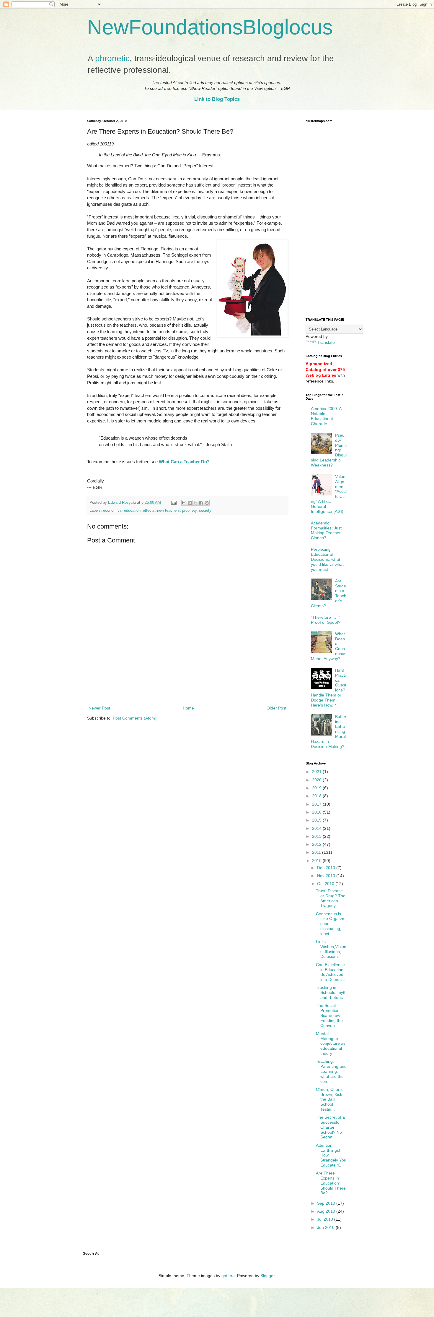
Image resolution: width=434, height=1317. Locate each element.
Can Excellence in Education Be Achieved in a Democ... (330, 972)
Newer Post (99, 708)
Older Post (276, 708)
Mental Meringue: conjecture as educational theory (330, 1043)
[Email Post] (173, 502)
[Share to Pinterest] (207, 503)
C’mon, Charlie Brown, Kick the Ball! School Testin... (330, 1099)
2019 (317, 787)
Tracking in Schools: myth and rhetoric (331, 992)
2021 (317, 771)
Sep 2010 (326, 1203)
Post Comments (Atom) (134, 718)
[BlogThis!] (190, 503)
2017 (317, 804)
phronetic (112, 58)
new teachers (168, 510)
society (205, 510)
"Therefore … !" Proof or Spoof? (325, 620)
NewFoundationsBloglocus (210, 27)
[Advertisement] (187, 688)
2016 (317, 812)
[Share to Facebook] (201, 503)
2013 (317, 836)
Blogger (267, 1275)
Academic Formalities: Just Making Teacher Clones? (326, 530)
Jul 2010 (325, 1219)
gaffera (228, 1275)
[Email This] (184, 503)
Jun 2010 (326, 1227)
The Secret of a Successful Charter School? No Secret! (330, 1127)
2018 (317, 795)
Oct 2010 (326, 883)
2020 (317, 779)
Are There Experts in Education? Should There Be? (331, 1183)
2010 (317, 860)
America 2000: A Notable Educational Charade (326, 416)
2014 (317, 828)
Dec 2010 (326, 867)
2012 (317, 844)
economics (112, 510)
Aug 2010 (326, 1211)
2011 (317, 852)
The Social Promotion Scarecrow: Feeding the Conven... (329, 1015)
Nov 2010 (326, 875)
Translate (326, 342)
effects (149, 510)
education (132, 510)
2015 (317, 820)
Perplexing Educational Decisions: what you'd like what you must (327, 559)
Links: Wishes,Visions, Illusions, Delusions (331, 949)
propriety (189, 510)
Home (188, 708)
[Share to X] (195, 503)
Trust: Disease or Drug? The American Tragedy (330, 898)
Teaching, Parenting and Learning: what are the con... (331, 1071)
